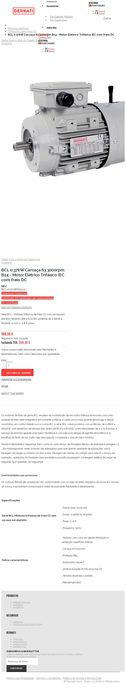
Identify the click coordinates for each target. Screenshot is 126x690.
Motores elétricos (18, 28)
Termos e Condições (48, 678)
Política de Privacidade (20, 678)
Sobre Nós (18, 639)
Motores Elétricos (21, 602)
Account (43, 34)
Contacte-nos (19, 646)
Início (9, 25)
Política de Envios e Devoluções (82, 678)
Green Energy (20, 641)
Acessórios (18, 607)
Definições (44, 37)
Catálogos (18, 622)
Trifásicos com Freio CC (22, 31)
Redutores (18, 604)
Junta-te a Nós (20, 644)
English (51, 49)
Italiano (51, 51)
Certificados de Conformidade (27, 624)
